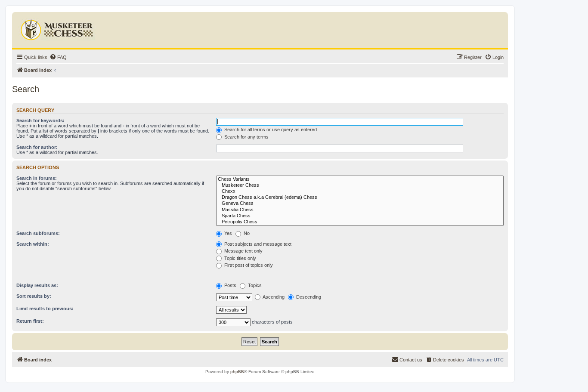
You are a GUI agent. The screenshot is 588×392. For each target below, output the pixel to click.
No (246, 233)
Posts (229, 285)
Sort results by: (33, 296)
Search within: (32, 244)
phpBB (237, 371)
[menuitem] (58, 57)
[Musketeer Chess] (360, 185)
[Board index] (58, 28)
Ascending (273, 296)
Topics (254, 285)
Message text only (243, 250)
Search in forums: (36, 178)
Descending (308, 296)
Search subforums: (38, 233)
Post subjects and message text (257, 244)
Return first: (30, 321)
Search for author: (37, 147)
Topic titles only (239, 258)
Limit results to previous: (45, 308)
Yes (227, 233)
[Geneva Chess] (360, 204)
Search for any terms (246, 136)
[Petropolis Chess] (360, 222)
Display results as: (37, 285)
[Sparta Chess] (360, 216)
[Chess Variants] (360, 179)
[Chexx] (360, 191)
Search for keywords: (40, 120)
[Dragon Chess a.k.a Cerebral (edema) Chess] (360, 197)
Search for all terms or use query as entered (270, 129)
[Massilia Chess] (360, 210)
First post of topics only (248, 265)
